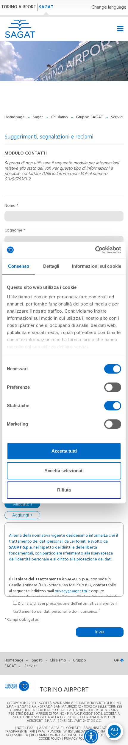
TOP (116, 660)
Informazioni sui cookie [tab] (96, 266)
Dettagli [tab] (51, 266)
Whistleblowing (77, 732)
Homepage (15, 117)
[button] (51, 686)
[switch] (112, 387)
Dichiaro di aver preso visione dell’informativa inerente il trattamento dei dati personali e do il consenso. (65, 608)
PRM (41, 732)
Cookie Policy (50, 739)
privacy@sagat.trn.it (72, 591)
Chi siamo (60, 117)
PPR (32, 732)
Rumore (54, 732)
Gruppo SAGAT (90, 117)
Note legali (26, 728)
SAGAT (46, 7)
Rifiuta (64, 489)
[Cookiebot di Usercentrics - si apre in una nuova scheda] (95, 250)
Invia (99, 632)
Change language (109, 7)
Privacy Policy (76, 739)
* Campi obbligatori (21, 620)
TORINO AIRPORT (18, 7)
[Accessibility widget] (91, 736)
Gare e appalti (51, 728)
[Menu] (119, 29)
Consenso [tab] (18, 266)
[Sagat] (20, 28)
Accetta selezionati (64, 470)
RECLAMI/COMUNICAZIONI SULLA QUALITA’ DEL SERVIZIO (76, 735)
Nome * (11, 206)
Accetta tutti (64, 450)
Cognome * (14, 231)
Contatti (73, 728)
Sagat (38, 117)
